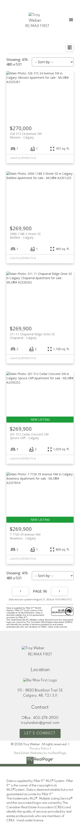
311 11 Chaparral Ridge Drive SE (32, 336)
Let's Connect (40, 733)
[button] (40, 733)
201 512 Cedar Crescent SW (29, 436)
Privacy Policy (39, 748)
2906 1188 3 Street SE (25, 235)
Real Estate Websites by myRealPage (40, 753)
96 (45, 591)
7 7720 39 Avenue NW (25, 536)
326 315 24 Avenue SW (26, 135)
